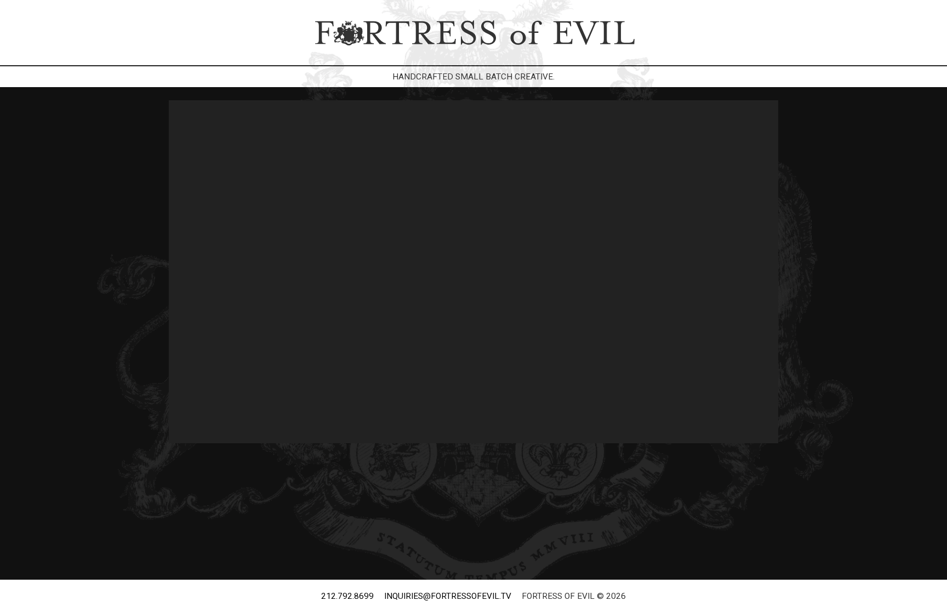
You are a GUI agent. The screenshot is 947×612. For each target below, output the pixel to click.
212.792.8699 (347, 596)
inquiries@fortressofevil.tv (447, 596)
